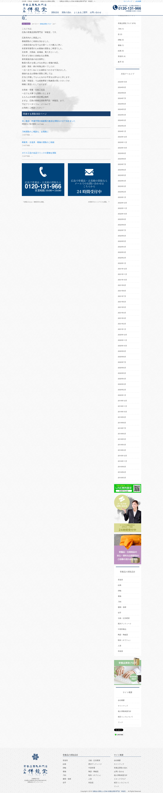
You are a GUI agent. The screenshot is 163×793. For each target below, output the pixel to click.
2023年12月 (122, 137)
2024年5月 (122, 109)
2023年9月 (122, 153)
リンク (120, 722)
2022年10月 (122, 213)
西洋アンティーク (124, 623)
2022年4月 (122, 246)
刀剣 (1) (121, 28)
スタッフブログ (120, 779)
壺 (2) (120, 34)
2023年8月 (122, 159)
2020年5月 (122, 373)
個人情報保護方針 (124, 711)
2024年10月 (122, 82)
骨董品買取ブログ (45, 24)
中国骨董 (91, 767)
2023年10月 (122, 148)
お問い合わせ (95, 12)
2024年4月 (122, 115)
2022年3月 (122, 252)
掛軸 (119, 590)
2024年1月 (122, 131)
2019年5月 (122, 439)
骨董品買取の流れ (120, 767)
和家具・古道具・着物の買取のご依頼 (38, 142)
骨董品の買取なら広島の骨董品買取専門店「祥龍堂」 (110, 791)
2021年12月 (122, 268)
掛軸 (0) (121, 39)
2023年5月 (122, 175)
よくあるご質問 (80, 12)
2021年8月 (122, 290)
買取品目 (55, 12)
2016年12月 (122, 455)
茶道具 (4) (122, 56)
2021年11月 (122, 274)
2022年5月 (122, 241)
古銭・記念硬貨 (124, 618)
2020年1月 (122, 395)
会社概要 (138, 1)
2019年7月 (122, 428)
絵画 (119, 585)
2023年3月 (122, 186)
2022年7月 (122, 230)
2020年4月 (122, 378)
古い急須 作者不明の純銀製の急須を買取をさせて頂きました (48, 120)
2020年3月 (122, 384)
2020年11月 (122, 340)
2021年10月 (122, 279)
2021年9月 (122, 285)
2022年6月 (122, 235)
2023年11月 (122, 142)
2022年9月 (122, 219)
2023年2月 (122, 191)
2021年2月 (122, 323)
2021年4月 (122, 312)
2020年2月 (122, 389)
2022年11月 (122, 208)
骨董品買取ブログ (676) (127, 23)
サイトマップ (128, 1)
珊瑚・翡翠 (122, 607)
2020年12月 (122, 334)
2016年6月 (122, 472)
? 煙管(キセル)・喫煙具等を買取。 (34, 202)
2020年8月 (122, 356)
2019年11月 (122, 406)
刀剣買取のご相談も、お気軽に (35, 131)
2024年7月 (122, 98)
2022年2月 (122, 257)
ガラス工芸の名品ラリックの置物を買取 (39, 152)
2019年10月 (122, 411)
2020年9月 (122, 351)
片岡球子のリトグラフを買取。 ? (98, 202)
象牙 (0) (121, 61)
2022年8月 (122, 224)
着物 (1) (121, 45)
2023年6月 (122, 169)
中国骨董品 (122, 629)
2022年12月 (122, 202)
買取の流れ (66, 12)
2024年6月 (122, 104)
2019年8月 (122, 422)
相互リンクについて (125, 716)
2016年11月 (122, 461)
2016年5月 (122, 477)
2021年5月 (122, 307)
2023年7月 (122, 164)
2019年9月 (122, 417)
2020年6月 (122, 367)
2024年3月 (122, 120)
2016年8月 (122, 466)
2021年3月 (122, 318)
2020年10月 (122, 345)
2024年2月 (122, 126)
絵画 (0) (121, 50)
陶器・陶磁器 (123, 634)
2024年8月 (122, 93)
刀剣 (119, 601)
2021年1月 (122, 329)
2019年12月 (122, 400)
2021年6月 (122, 301)
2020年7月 (122, 362)
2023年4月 (122, 180)
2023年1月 (122, 197)
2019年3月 (122, 450)
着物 (119, 596)
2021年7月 (122, 296)
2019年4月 (122, 444)
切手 (119, 612)
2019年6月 (122, 433)
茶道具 (120, 579)
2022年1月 (122, 263)
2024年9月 (122, 87)
